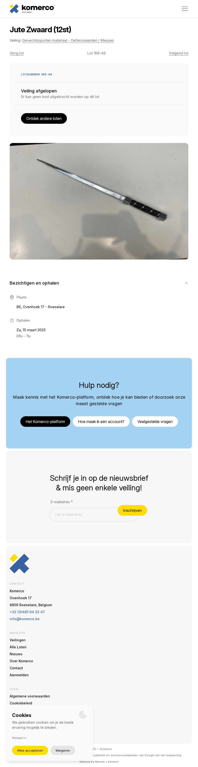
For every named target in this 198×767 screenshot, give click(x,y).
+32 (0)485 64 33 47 (27, 612)
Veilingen (18, 640)
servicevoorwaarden (124, 755)
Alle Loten (18, 647)
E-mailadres (62, 502)
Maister (100, 761)
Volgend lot (178, 53)
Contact (16, 668)
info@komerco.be (25, 619)
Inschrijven (132, 510)
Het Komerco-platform (45, 421)
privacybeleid (96, 755)
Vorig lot (17, 53)
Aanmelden (19, 675)
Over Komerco (21, 661)
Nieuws (16, 654)
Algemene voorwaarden (30, 696)
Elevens (113, 761)
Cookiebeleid (21, 703)
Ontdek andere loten (44, 118)
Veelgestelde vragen (155, 421)
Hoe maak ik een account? (101, 421)
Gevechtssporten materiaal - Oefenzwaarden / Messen (68, 40)
